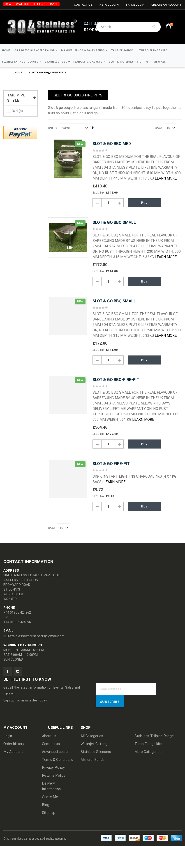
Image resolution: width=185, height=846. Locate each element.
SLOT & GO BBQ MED (111, 143)
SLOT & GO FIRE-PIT (111, 463)
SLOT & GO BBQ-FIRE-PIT (115, 379)
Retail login (109, 4)
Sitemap (49, 813)
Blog (45, 805)
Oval (18, 111)
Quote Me (50, 797)
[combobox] (128, 27)
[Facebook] (7, 671)
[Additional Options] (20, 132)
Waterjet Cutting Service (37, 4)
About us (49, 736)
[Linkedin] (18, 671)
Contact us (51, 744)
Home (18, 72)
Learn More (166, 178)
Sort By (52, 128)
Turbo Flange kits (148, 744)
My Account (13, 752)
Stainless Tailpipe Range (154, 736)
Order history (13, 744)
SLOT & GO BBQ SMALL (114, 222)
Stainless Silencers (96, 752)
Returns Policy (53, 775)
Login (7, 736)
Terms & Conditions (57, 759)
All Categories (92, 736)
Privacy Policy (53, 767)
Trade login (134, 4)
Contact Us (83, 4)
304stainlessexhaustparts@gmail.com (34, 636)
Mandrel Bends (92, 759)
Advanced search (55, 752)
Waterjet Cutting (94, 744)
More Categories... (148, 752)
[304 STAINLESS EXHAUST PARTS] (45, 26)
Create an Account (166, 4)
